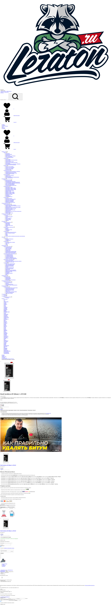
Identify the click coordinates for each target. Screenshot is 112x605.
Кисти (6, 233)
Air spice (5, 302)
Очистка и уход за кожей (9, 168)
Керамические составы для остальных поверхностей (13, 211)
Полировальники (6, 186)
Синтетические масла (9, 282)
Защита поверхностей (5, 203)
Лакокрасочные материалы (10, 175)
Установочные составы (9, 216)
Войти (14, 115)
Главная (3, 124)
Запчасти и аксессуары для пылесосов (11, 258)
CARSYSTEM (6, 314)
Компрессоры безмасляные (10, 265)
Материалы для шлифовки (10, 201)
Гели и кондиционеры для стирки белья (11, 287)
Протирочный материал (7, 222)
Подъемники (7, 272)
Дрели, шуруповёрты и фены (10, 264)
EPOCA (5, 326)
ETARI (5, 327)
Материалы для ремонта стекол (10, 202)
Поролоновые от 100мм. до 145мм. (11, 188)
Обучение (3, 128)
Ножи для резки (8, 218)
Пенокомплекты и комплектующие (11, 251)
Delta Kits (5, 319)
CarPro (5, 313)
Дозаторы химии (8, 250)
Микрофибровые (8, 195)
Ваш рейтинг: (2, 545)
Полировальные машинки (9, 260)
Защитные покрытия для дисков (10, 209)
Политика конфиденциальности (89, 585)
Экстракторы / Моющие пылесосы (11, 257)
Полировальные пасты (7, 179)
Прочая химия (6, 174)
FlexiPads (5, 332)
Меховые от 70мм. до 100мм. (10, 191)
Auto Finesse (5, 307)
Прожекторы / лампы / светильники (11, 270)
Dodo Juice (5, 321)
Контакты (3, 127)
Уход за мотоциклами (9, 156)
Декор (6, 243)
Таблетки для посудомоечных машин (11, 291)
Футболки (7, 239)
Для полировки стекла (9, 196)
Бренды (3, 298)
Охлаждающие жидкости (9, 284)
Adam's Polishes (6, 301)
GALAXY (5, 335)
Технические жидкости (5, 280)
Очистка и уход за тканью (9, 166)
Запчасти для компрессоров (10, 267)
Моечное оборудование (7, 246)
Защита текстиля (8, 210)
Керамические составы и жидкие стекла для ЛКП (13, 207)
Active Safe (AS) (48, 413)
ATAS (5, 305)
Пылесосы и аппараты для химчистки (9, 253)
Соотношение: (2, 504)
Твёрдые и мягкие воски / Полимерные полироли (13, 205)
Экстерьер (5, 158)
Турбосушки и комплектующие (10, 263)
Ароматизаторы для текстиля (10, 288)
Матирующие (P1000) (9, 180)
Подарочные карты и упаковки (10, 242)
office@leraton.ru (2, 571)
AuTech (5, 306)
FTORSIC (5, 334)
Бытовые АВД (8, 249)
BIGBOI (5, 310)
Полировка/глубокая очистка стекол (11, 185)
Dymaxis (5, 323)
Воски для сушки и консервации (10, 155)
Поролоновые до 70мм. (9, 187)
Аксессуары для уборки (9, 293)
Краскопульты (8, 269)
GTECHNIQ (6, 341)
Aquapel (5, 303)
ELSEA (5, 325)
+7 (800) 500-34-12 (8, 91)
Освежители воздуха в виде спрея (11, 172)
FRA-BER (5, 333)
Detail (5, 320)
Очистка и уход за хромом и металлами (11, 162)
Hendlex (5, 344)
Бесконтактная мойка (9, 154)
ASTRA (5, 304)
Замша (7, 226)
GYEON (5, 342)
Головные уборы (8, 240)
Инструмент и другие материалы (10, 279)
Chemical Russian (6, 317)
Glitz (4, 339)
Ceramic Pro (5, 315)
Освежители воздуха (7, 170)
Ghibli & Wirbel (6, 336)
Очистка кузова (8, 159)
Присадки (7, 283)
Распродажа (4, 294)
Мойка (5, 152)
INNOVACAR (6, 350)
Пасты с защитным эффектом (10, 183)
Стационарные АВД (9, 247)
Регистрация (18, 115)
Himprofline (5, 346)
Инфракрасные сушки (9, 271)
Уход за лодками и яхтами (9, 157)
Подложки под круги (9, 198)
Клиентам (3, 125)
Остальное (5, 197)
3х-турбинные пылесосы (9, 256)
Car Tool (5, 312)
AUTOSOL (5, 308)
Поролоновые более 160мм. (10, 190)
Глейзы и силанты (8, 206)
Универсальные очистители (10, 289)
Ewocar (5, 329)
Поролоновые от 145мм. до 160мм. (11, 189)
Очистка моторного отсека (10, 161)
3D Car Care (5, 299)
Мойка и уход (4, 151)
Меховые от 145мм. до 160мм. (10, 193)
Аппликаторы (8, 224)
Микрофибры (8, 223)
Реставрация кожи (8, 169)
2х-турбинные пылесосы (9, 255)
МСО (6, 274)
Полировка (4, 178)
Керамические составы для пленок (11, 208)
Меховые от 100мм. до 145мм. (10, 192)
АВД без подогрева (8, 248)
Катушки (7, 266)
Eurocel (5, 328)
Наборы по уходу (8, 176)
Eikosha (5, 324)
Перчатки (7, 228)
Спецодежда (7, 230)
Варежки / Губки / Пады (9, 225)
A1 (4, 300)
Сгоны (7, 235)
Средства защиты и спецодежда (8, 227)
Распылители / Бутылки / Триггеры (11, 232)
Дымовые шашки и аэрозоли (10, 173)
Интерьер (5, 165)
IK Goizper (5, 349)
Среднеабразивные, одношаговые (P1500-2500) (13, 182)
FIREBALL (5, 330)
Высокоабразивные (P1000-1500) (10, 181)
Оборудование (4, 245)
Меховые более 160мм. (9, 194)
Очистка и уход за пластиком (10, 167)
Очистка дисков (8, 160)
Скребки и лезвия (8, 219)
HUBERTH (5, 348)
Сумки (7, 244)
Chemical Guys (6, 316)
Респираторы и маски (9, 229)
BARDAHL (5, 309)
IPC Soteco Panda (6, 352)
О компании (4, 565)
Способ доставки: (11, 600)
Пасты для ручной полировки (10, 184)
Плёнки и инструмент (5, 213)
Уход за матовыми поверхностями (11, 164)
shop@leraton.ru (2, 570)
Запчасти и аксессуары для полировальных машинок (13, 261)
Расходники (4, 221)
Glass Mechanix (6, 337)
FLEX (5, 331)
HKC (4, 347)
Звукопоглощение (8, 278)
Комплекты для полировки (10, 200)
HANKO (5, 343)
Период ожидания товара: (4, 591)
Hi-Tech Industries (6, 345)
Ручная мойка (8, 153)
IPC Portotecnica (6, 351)
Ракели (7, 217)
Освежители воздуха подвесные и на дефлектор (13, 171)
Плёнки (7, 215)
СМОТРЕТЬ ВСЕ (6, 353)
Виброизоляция (8, 277)
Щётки (7, 234)
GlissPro (5, 338)
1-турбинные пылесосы (9, 254)
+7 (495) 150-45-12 (3, 91)
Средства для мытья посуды (10, 292)
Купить (1, 409)
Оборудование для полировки (8, 259)
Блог (3, 126)
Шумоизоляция (4, 275)
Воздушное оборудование (9, 268)
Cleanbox (5, 318)
